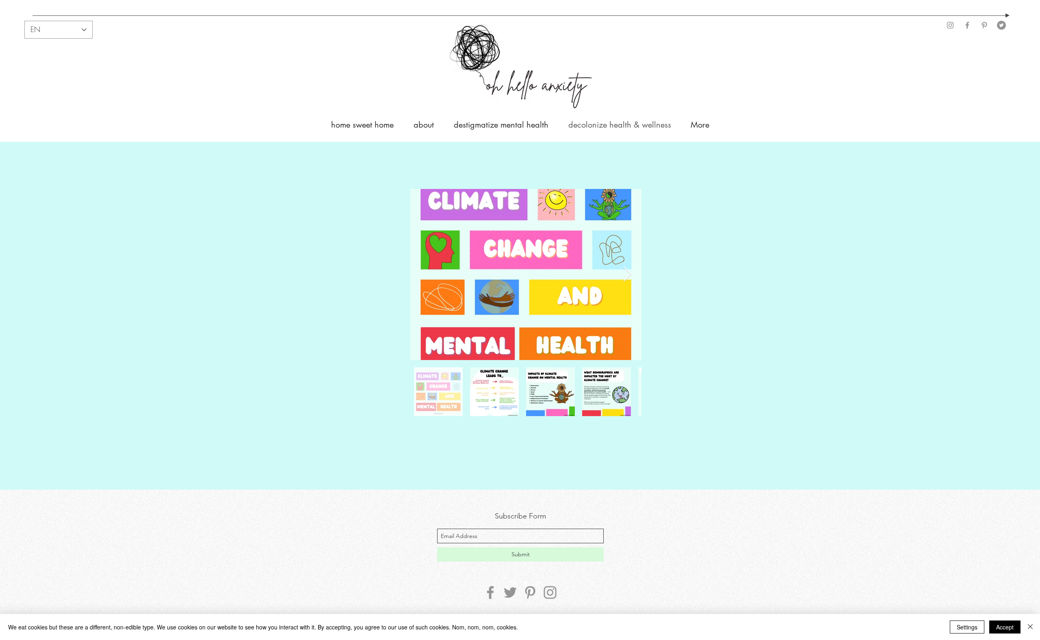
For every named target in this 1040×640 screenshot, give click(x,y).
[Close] (1030, 626)
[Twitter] (1001, 25)
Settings (967, 627)
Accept (1005, 627)
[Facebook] (967, 25)
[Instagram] (950, 25)
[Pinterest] (984, 25)
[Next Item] (627, 274)
